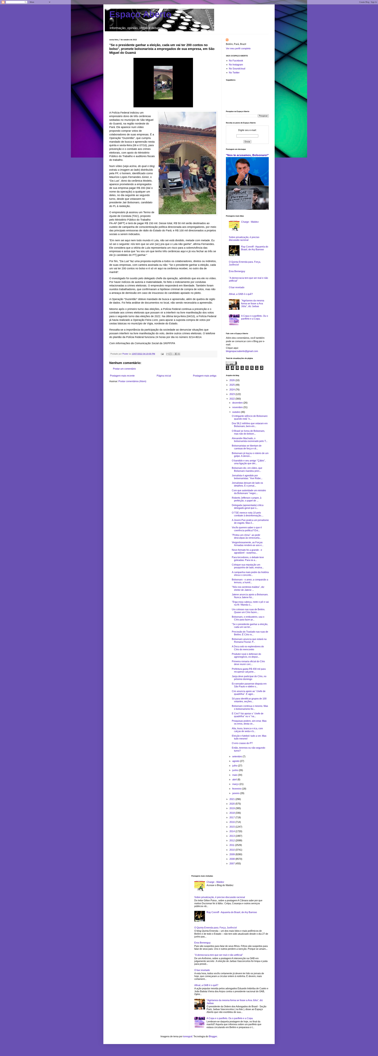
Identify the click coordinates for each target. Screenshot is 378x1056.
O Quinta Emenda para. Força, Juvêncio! (215, 927)
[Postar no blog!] (170, 353)
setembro (237, 756)
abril (234, 779)
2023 (232, 394)
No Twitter (234, 72)
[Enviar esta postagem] (162, 354)
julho (235, 765)
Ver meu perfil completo (238, 48)
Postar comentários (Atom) (132, 381)
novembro (237, 407)
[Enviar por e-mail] (167, 353)
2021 (232, 799)
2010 (232, 850)
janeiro (236, 793)
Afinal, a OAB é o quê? (241, 294)
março (235, 784)
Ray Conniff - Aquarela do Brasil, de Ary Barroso (232, 912)
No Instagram (236, 64)
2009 (232, 854)
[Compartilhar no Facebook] (176, 353)
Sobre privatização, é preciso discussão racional (219, 897)
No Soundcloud (237, 68)
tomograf (187, 1036)
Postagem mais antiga (204, 375)
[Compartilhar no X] (173, 353)
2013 (232, 836)
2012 (232, 840)
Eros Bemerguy (237, 271)
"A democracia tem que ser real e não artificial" (218, 955)
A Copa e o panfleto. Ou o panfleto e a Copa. (230, 1018)
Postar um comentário (124, 369)
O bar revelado (236, 287)
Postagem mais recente (122, 375)
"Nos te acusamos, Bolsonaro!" (247, 155)
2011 (232, 845)
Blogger (213, 1036)
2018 (232, 813)
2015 (232, 827)
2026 (232, 380)
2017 (232, 817)
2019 (232, 808)
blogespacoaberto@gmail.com (242, 351)
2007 (232, 863)
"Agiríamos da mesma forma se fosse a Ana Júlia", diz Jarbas (252, 303)
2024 (232, 389)
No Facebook (236, 60)
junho (235, 770)
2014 (232, 831)
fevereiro (237, 788)
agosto (236, 761)
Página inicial (164, 375)
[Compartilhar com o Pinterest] (178, 353)
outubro (236, 412)
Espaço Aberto (140, 14)
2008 (232, 859)
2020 (232, 803)
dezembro (237, 402)
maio (235, 775)
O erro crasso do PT (242, 743)
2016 (232, 822)
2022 (232, 398)
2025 (232, 385)
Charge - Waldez (250, 222)
